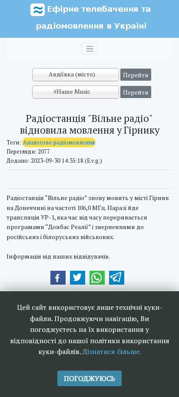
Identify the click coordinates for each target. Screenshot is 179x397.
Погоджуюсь (89, 378)
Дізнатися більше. (112, 351)
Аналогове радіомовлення (59, 142)
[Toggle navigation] (89, 49)
